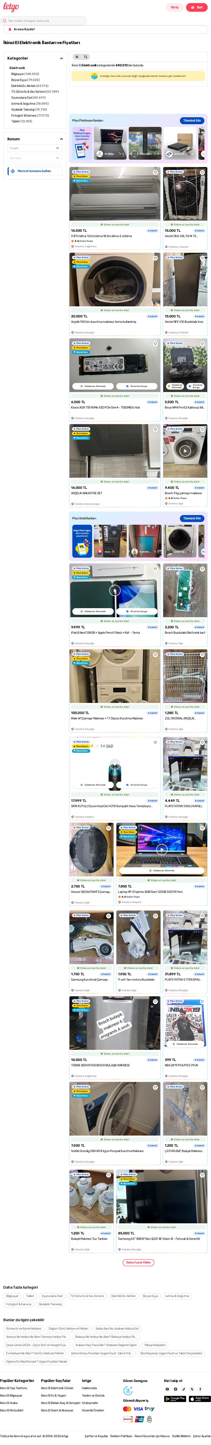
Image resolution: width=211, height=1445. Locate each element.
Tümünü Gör (192, 120)
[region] (138, 143)
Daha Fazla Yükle (138, 1262)
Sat (200, 7)
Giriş (175, 7)
